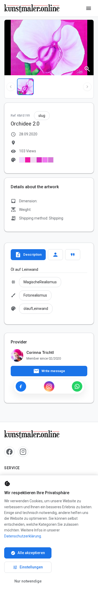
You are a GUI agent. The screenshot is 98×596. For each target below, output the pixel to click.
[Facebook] (21, 386)
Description (28, 255)
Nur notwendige (28, 581)
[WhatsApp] (77, 386)
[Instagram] (49, 386)
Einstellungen (28, 567)
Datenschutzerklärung (22, 536)
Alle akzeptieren (28, 553)
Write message (49, 371)
